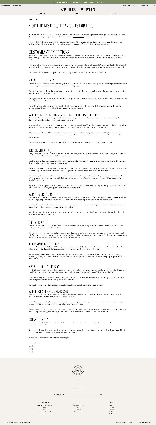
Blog (44, 407)
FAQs (78, 407)
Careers (44, 414)
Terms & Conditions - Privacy (124, 423)
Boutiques (17, 6)
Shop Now (99, 2)
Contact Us (5, 6)
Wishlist (126, 6)
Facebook (111, 414)
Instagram (111, 405)
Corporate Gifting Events (44, 412)
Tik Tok (111, 407)
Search (136, 6)
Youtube (111, 412)
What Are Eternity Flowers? (44, 405)
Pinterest (111, 410)
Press (44, 410)
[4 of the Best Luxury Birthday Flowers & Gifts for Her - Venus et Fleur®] (78, 9)
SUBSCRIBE (101, 394)
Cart (153, 6)
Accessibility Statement (144, 423)
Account (144, 6)
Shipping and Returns (78, 405)
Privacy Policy (78, 412)
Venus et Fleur (14, 423)
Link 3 (31, 352)
